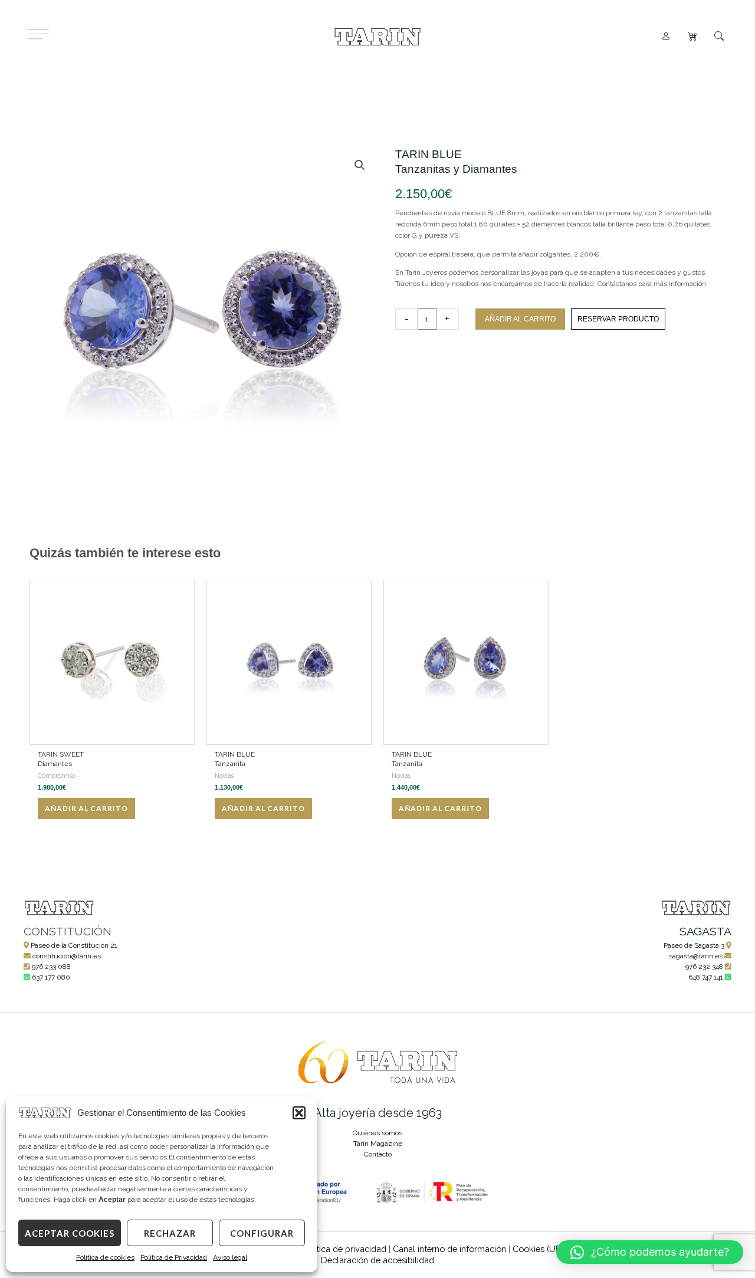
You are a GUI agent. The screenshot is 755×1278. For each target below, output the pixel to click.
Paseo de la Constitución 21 (74, 945)
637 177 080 (51, 977)
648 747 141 (705, 977)
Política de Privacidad (173, 1257)
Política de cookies (105, 1257)
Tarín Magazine (377, 1143)
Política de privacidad (344, 1249)
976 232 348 (704, 966)
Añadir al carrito (520, 319)
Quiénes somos (377, 1133)
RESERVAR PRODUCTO (618, 319)
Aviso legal (230, 1257)
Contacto (378, 1154)
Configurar (262, 1233)
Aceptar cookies (69, 1233)
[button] (299, 1113)
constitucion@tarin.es (66, 956)
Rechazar (170, 1233)
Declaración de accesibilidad (377, 1260)
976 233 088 (51, 966)
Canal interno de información (449, 1249)
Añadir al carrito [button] (86, 808)
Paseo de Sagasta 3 (694, 945)
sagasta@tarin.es (696, 956)
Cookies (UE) (538, 1249)
